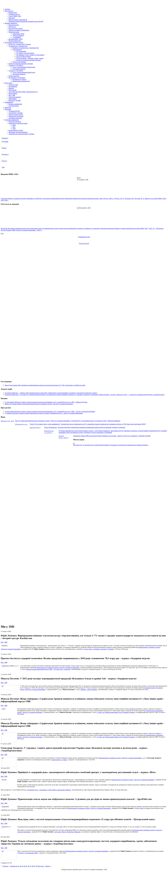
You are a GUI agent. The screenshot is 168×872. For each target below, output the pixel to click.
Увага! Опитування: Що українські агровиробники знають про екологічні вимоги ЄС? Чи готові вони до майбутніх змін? (45, 385)
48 (32, 866)
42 (20, 866)
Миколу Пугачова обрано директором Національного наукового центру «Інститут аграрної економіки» (39, 404)
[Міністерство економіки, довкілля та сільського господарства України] (84, 237)
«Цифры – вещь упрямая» (88, 689)
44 (24, 866)
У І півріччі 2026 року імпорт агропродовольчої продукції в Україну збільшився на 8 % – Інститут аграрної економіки (44, 413)
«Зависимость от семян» (59, 760)
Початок (6, 866)
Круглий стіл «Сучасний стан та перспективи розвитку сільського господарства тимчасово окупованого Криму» (110, 445)
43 (22, 866)
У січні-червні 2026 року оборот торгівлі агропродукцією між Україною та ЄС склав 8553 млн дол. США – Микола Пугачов (46, 402)
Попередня (14, 866)
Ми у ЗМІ (4, 642)
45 (26, 866)
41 (18, 866)
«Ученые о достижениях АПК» (27, 853)
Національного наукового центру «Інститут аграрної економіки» (58, 667)
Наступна (40, 866)
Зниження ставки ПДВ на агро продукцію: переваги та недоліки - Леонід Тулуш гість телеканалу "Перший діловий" (112, 436)
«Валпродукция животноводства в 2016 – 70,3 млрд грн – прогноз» (48, 669)
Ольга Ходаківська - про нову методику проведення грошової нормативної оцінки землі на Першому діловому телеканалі (84, 427)
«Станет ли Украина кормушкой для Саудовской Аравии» (116, 712)
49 (34, 866)
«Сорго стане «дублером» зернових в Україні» (98, 649)
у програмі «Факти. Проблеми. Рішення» (67, 832)
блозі (141, 808)
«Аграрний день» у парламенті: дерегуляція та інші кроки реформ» (49, 790)
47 (30, 866)
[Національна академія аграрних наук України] (84, 243)
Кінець (47, 866)
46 (28, 866)
